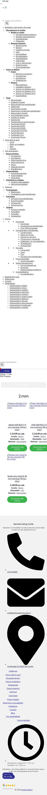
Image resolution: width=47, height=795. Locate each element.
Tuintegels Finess (18, 137)
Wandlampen (16, 169)
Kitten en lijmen (27, 235)
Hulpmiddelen (17, 176)
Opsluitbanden (22, 39)
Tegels (8, 98)
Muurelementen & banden (15, 30)
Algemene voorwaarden (13, 703)
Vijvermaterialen (22, 259)
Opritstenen (21, 78)
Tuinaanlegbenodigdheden (27, 230)
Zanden (13, 149)
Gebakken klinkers (23, 87)
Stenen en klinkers (13, 70)
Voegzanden (25, 246)
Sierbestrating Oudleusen (20, 305)
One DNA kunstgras (28, 228)
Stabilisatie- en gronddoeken (32, 241)
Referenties (9, 279)
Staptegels (15, 120)
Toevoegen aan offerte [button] (17, 448)
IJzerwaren (15, 178)
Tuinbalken (15, 212)
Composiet (25, 250)
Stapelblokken (22, 59)
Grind (12, 142)
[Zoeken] (7, 23)
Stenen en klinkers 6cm (25, 89)
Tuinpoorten (16, 203)
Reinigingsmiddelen (19, 184)
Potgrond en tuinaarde (30, 239)
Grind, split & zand (12, 140)
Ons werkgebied (13, 716)
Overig (7, 219)
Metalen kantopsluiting (25, 37)
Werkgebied (10, 283)
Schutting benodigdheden (22, 199)
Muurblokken (21, 54)
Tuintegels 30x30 (18, 124)
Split (11, 147)
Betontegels (16, 100)
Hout (22, 252)
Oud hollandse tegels (20, 115)
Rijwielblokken (22, 56)
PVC (22, 254)
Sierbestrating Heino (18, 288)
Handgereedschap (19, 173)
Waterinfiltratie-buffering (30, 270)
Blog (13, 713)
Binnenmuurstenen (24, 74)
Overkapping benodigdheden (23, 194)
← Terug (5, 371)
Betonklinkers (21, 85)
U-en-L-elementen (23, 63)
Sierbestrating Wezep (19, 301)
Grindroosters (26, 233)
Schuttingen (10, 196)
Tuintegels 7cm (17, 135)
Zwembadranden (23, 67)
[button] (23, 786)
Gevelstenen (21, 76)
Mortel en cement (28, 237)
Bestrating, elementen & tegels (18, 27)
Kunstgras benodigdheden (31, 226)
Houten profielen (18, 209)
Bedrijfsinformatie (12, 277)
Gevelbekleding (22, 272)
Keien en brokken (17, 144)
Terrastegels (13, 685)
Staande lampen (18, 167)
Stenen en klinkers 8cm (26, 93)
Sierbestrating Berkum (19, 299)
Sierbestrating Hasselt (19, 307)
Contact (8, 281)
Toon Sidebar (23, 385)
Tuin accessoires (11, 151)
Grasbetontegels (23, 50)
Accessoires (16, 156)
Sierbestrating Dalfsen (19, 290)
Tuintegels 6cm (17, 133)
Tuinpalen (15, 214)
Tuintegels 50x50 (18, 126)
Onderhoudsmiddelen (20, 182)
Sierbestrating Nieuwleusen (21, 303)
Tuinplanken (16, 216)
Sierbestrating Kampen (19, 292)
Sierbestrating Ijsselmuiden (21, 297)
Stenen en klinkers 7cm (25, 91)
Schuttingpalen (17, 201)
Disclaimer (13, 706)
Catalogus (13, 671)
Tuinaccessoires (13, 688)
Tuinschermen (17, 205)
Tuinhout (8, 187)
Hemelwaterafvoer (28, 265)
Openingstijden (23, 720)
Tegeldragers (25, 243)
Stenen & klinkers (13, 682)
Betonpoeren (21, 45)
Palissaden (20, 41)
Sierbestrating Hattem (19, 294)
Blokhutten (15, 192)
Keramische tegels (19, 109)
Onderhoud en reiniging (15, 180)
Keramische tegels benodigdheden (25, 111)
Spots (13, 165)
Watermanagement (24, 263)
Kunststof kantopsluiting (26, 34)
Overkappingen (11, 190)
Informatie (13, 696)
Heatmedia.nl (26, 790)
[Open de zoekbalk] (1, 360)
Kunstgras (20, 222)
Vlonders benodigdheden (31, 257)
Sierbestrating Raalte (18, 286)
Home (2, 374)
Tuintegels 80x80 (18, 128)
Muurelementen (13, 678)
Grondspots (16, 158)
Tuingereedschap (12, 171)
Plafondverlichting (18, 160)
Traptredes (20, 61)
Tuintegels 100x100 (19, 131)
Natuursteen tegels (19, 113)
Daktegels (15, 107)
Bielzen (19, 48)
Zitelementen (21, 65)
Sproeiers (24, 267)
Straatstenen (21, 80)
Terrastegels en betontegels (22, 122)
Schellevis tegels (18, 118)
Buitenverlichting (12, 154)
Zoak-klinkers (21, 96)
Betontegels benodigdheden (23, 104)
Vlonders (19, 248)
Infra (17, 52)
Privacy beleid (13, 699)
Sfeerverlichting (17, 162)
